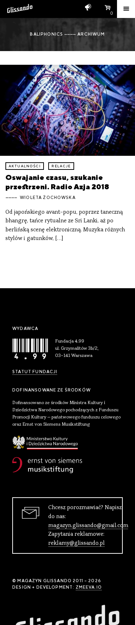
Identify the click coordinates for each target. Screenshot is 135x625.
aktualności (25, 166)
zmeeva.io (89, 587)
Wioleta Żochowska (48, 197)
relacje (61, 166)
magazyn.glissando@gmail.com (88, 526)
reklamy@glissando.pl (76, 543)
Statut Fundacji (34, 371)
